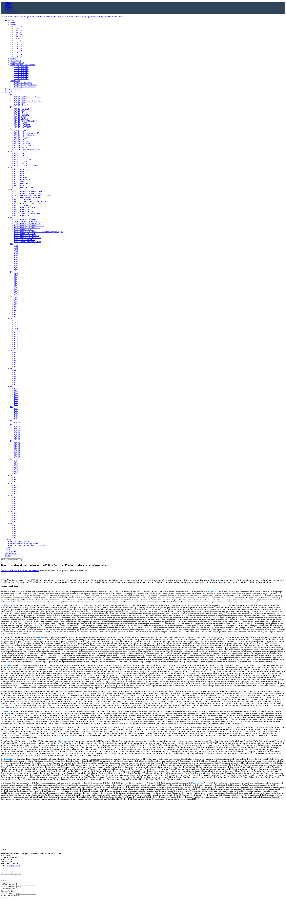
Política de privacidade (15, 874)
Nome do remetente (8, 893)
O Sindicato (9, 571)
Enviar (4, 898)
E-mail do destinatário (8, 889)
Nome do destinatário (8, 886)
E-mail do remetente (8, 895)
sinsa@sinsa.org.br (13, 866)
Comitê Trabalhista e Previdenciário (26, 571)
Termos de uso (5, 874)
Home (3, 571)
